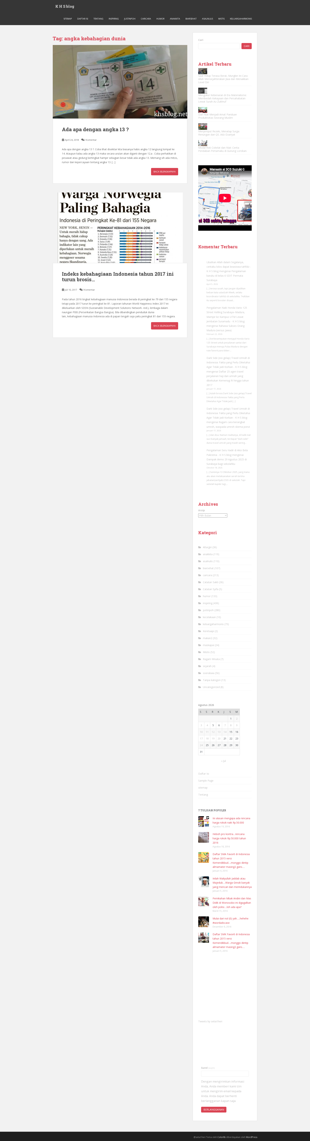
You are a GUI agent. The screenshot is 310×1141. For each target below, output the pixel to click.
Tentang (98, 18)
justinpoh (129, 18)
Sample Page (205, 780)
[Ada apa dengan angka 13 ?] (120, 81)
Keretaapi (208, 631)
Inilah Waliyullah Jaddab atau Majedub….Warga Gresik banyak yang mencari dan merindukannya (232, 883)
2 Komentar (90, 139)
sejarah (207, 666)
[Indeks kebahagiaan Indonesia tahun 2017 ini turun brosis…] (120, 228)
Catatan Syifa (210, 589)
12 (213, 732)
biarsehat (191, 18)
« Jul (223, 761)
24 (201, 745)
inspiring (114, 18)
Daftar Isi (82, 18)
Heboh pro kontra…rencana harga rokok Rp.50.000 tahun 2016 (229, 838)
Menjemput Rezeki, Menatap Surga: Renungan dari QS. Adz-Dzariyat (219, 133)
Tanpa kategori (211, 680)
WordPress (251, 1137)
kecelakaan (209, 617)
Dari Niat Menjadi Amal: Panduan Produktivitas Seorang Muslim (217, 116)
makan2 (207, 638)
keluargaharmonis (241, 18)
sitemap (68, 18)
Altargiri (207, 547)
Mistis (221, 18)
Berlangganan (213, 1109)
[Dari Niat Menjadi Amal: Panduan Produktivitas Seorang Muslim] (202, 110)
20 (219, 738)
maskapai (208, 645)
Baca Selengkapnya (165, 171)
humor (160, 18)
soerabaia (208, 673)
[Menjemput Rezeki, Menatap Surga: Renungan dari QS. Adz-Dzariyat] (202, 126)
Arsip (201, 510)
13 (219, 732)
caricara (146, 18)
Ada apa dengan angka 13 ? (95, 129)
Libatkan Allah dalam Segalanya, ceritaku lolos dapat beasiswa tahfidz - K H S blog (228, 266)
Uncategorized (211, 687)
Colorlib (221, 1137)
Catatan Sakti (210, 582)
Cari (200, 40)
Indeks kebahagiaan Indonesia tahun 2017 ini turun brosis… (118, 277)
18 (207, 738)
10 (201, 732)
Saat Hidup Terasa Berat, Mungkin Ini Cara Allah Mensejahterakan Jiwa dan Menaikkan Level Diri (223, 79)
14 (225, 732)
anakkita (175, 18)
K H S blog (64, 6)
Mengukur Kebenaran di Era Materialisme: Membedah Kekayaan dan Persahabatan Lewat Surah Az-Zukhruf (222, 98)
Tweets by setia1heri (210, 1021)
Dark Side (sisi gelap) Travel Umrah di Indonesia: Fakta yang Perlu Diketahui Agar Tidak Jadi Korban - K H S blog (228, 362)
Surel (208, 1067)
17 (201, 738)
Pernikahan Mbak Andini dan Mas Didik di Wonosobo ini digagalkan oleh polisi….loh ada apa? (232, 903)
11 (207, 732)
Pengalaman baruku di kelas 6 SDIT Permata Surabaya (226, 275)
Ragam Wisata (211, 659)
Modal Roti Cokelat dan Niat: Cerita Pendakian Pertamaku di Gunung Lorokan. (222, 149)
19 (213, 738)
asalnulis (207, 18)
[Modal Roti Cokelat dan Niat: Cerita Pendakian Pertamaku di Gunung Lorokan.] (202, 143)
